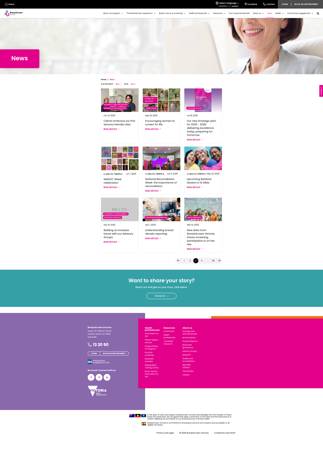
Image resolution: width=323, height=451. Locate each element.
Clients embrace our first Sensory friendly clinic (119, 122)
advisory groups (112, 217)
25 (213, 260)
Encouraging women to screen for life (160, 122)
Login (285, 4)
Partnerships (188, 371)
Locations (252, 4)
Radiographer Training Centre (152, 366)
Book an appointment (306, 4)
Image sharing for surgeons (151, 347)
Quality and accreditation (189, 359)
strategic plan (194, 108)
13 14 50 (105, 362)
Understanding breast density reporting (159, 231)
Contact (270, 4)
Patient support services (151, 341)
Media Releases (194, 217)
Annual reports (189, 337)
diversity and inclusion (115, 105)
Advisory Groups (190, 351)
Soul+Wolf (230, 432)
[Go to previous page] (178, 260)
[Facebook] (91, 377)
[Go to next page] (219, 260)
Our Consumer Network (239, 13)
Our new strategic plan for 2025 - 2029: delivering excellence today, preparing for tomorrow (201, 128)
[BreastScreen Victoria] (12, 13)
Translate (235, 6)
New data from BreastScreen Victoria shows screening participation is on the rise (201, 237)
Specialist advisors (187, 366)
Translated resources (168, 342)
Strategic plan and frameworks (190, 332)
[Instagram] (99, 377)
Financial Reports (190, 341)
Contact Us (160, 296)
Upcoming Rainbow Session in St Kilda (199, 180)
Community (169, 331)
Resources (169, 327)
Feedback (321, 91)
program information (156, 217)
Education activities (149, 360)
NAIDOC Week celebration (113, 180)
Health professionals (152, 329)
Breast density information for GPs (151, 374)
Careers (186, 375)
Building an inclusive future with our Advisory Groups (118, 233)
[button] (113, 13)
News (269, 13)
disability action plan (115, 108)
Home (11, 4)
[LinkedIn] (107, 377)
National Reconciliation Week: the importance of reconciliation (161, 182)
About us (187, 327)
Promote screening (149, 353)
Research (187, 355)
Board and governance (188, 346)
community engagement (115, 214)
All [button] (118, 84)
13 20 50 (101, 344)
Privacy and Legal (165, 432)
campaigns (151, 108)
